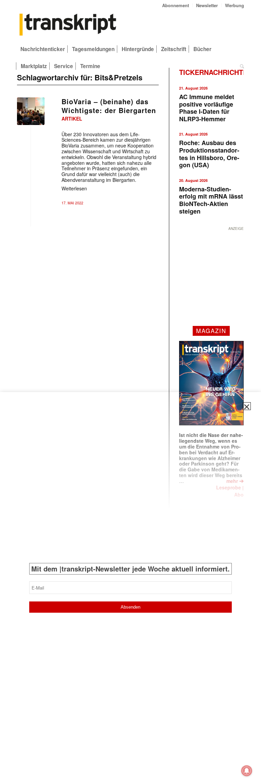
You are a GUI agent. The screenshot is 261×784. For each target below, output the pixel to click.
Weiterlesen (74, 188)
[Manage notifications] (246, 770)
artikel (72, 118)
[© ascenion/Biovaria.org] (31, 111)
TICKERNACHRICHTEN (215, 72)
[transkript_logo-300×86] (68, 25)
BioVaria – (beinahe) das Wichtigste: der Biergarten (109, 105)
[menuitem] (176, 5)
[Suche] (240, 66)
